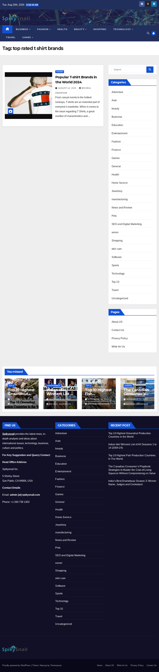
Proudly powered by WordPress (16, 665)
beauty (115, 108)
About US (117, 322)
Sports (115, 265)
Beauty (79, 29)
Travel (10, 37)
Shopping (99, 29)
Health (62, 29)
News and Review (122, 207)
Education (117, 125)
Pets (114, 216)
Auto (114, 100)
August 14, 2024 (67, 88)
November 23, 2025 (21, 399)
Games (27, 37)
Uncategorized (120, 298)
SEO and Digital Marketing (127, 224)
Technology (122, 29)
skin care (117, 249)
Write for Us (118, 346)
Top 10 (115, 282)
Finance (116, 150)
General (116, 166)
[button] (148, 33)
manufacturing (120, 199)
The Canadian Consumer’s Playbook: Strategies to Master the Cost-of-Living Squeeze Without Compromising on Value (132, 470)
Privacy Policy (120, 338)
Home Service (120, 183)
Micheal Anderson (21, 404)
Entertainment (119, 133)
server (115, 232)
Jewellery (117, 191)
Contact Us (118, 330)
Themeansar (55, 665)
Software (117, 257)
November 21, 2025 (98, 399)
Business (22, 29)
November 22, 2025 (60, 399)
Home (99, 665)
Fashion (43, 29)
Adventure (117, 92)
